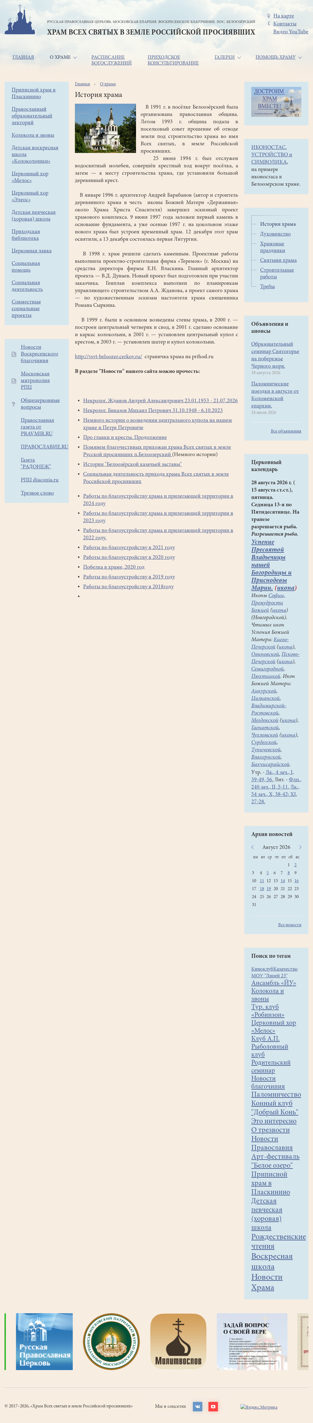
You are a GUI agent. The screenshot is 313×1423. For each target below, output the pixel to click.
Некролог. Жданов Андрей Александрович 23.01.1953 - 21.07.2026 (160, 401)
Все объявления (286, 431)
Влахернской (266, 757)
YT (213, 1406)
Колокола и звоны (33, 135)
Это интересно (273, 1121)
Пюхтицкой (265, 676)
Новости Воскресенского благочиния (39, 354)
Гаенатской (265, 728)
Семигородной (267, 669)
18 (262, 889)
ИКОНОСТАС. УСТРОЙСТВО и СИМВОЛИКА (271, 155)
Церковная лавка (32, 251)
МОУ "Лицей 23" (269, 976)
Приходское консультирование (173, 60)
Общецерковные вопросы (40, 404)
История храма (278, 224)
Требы (267, 287)
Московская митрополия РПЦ (35, 380)
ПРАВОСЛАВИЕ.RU (44, 447)
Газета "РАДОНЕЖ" (36, 464)
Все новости (289, 925)
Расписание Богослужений (111, 60)
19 (269, 889)
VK (197, 1406)
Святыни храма (278, 260)
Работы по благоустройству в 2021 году (129, 548)
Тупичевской (266, 750)
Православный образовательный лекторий (32, 116)
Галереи (225, 57)
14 (283, 881)
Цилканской (265, 698)
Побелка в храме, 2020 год (114, 567)
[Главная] (20, 20)
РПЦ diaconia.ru (40, 480)
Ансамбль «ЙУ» (273, 983)
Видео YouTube (290, 32)
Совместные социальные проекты (26, 308)
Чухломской (264, 735)
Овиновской (265, 654)
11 (262, 881)
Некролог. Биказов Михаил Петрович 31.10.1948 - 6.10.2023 (153, 411)
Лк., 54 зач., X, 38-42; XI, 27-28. (275, 795)
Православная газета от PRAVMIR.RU (37, 427)
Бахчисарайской (270, 764)
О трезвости (270, 1130)
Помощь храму (276, 57)
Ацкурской (263, 691)
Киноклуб (262, 969)
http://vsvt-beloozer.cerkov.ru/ (108, 357)
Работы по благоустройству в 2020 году (129, 557)
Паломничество (276, 1095)
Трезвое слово (37, 493)
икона (285, 588)
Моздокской (264, 720)
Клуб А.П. (265, 1039)
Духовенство (275, 234)
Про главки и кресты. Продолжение (125, 437)
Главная (23, 57)
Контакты (284, 24)
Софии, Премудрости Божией (268, 603)
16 (296, 881)
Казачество (285, 969)
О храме (60, 57)
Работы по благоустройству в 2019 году (129, 577)
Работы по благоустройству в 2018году (128, 587)
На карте (283, 16)
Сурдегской (264, 742)
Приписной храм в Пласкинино (270, 1183)
